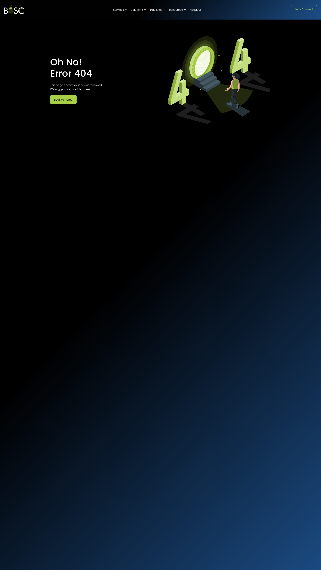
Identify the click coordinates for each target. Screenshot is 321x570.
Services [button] (118, 10)
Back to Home (63, 100)
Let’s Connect (304, 9)
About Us (195, 10)
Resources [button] (176, 10)
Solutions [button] (137, 10)
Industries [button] (156, 10)
